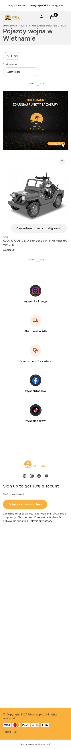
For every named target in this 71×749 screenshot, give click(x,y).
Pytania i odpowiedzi (16, 566)
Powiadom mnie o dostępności (39, 228)
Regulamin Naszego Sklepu (21, 558)
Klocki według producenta (44, 25)
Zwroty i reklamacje (16, 550)
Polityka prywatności (17, 667)
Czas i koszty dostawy (17, 633)
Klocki (24, 25)
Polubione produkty (16, 608)
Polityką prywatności (41, 520)
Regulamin (46, 513)
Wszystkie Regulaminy (18, 542)
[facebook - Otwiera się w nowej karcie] (39, 476)
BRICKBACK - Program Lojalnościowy (28, 659)
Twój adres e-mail (13, 494)
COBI (63, 25)
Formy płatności (14, 625)
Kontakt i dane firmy (16, 685)
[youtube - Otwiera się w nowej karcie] (46, 476)
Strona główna (10, 25)
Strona (30, 83)
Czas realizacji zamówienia (20, 642)
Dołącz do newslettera (25, 504)
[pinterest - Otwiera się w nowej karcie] (24, 476)
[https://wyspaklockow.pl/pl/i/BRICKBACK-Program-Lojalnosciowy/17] (35, 120)
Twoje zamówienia (15, 592)
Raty (6, 574)
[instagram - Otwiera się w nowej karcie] (32, 476)
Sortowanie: (10, 64)
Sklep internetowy (34, 744)
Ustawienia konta (14, 600)
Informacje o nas (14, 693)
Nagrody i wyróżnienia (18, 701)
